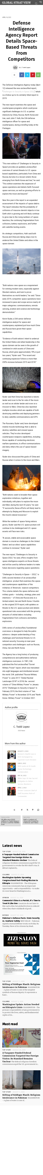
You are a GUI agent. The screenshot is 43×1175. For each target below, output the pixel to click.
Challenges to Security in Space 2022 (18, 91)
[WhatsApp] (38, 74)
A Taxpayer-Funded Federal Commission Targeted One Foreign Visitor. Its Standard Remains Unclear (20, 857)
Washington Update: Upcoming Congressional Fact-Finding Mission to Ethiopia (20, 880)
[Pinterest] (32, 74)
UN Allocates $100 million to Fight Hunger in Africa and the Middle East (10, 822)
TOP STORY (6, 851)
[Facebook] (21, 74)
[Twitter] (27, 74)
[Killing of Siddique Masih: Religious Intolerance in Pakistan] (21, 1080)
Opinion (5, 897)
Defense (5, 915)
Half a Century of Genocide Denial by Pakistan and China (31, 821)
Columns (6, 874)
